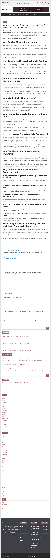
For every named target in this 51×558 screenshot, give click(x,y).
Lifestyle (3, 477)
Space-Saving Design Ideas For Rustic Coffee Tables (37, 321)
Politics (14, 14)
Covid (3, 442)
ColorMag (4, 556)
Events (3, 456)
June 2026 (4, 402)
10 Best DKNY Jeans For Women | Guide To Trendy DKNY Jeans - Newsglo (17, 360)
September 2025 (5, 418)
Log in (3, 502)
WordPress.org (5, 508)
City (2, 440)
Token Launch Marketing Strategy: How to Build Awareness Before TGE (16, 350)
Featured (3, 460)
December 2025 (5, 412)
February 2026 (5, 408)
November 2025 (5, 414)
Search (47, 328)
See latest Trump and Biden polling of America (35, 528)
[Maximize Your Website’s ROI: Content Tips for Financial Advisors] (24, 277)
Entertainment (5, 454)
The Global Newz (12, 554)
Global (3, 466)
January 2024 (4, 426)
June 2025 (4, 424)
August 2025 (4, 420)
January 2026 (4, 410)
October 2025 (4, 416)
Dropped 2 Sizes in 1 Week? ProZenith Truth (17, 364)
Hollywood (4, 472)
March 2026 (4, 406)
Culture (3, 444)
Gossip (3, 468)
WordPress (10, 556)
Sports (9, 14)
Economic (4, 448)
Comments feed (5, 506)
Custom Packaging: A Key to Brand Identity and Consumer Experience (16, 366)
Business (4, 22)
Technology (21, 14)
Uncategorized (5, 493)
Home (4, 14)
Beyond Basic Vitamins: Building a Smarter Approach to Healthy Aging (16, 339)
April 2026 (4, 404)
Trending (4, 491)
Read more (6, 254)
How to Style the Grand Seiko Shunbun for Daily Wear (35, 358)
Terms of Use (44, 529)
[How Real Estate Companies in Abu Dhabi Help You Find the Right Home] (24, 297)
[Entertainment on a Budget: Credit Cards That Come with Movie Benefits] (12, 250)
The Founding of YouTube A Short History (25, 3)
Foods (3, 462)
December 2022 (5, 428)
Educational (4, 452)
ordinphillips (13, 30)
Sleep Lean (4, 364)
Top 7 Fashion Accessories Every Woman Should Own (13, 321)
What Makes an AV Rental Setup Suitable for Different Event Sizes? (15, 336)
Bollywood (4, 436)
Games (3, 464)
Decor (3, 446)
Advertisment (44, 532)
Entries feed (4, 504)
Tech (3, 485)
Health (34, 14)
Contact (43, 537)
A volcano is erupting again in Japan (35, 539)
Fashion (28, 14)
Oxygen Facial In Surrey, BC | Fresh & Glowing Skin (12, 358)
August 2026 (4, 398)
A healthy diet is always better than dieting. (34, 545)
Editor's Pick (4, 450)
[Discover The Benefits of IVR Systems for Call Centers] (24, 258)
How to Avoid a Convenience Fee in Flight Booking (12, 370)
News (3, 479)
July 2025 (3, 422)
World (3, 495)
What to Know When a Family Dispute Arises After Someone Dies (15, 343)
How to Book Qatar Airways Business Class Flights (34, 370)
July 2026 (3, 400)
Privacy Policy (44, 526)
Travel (3, 489)
